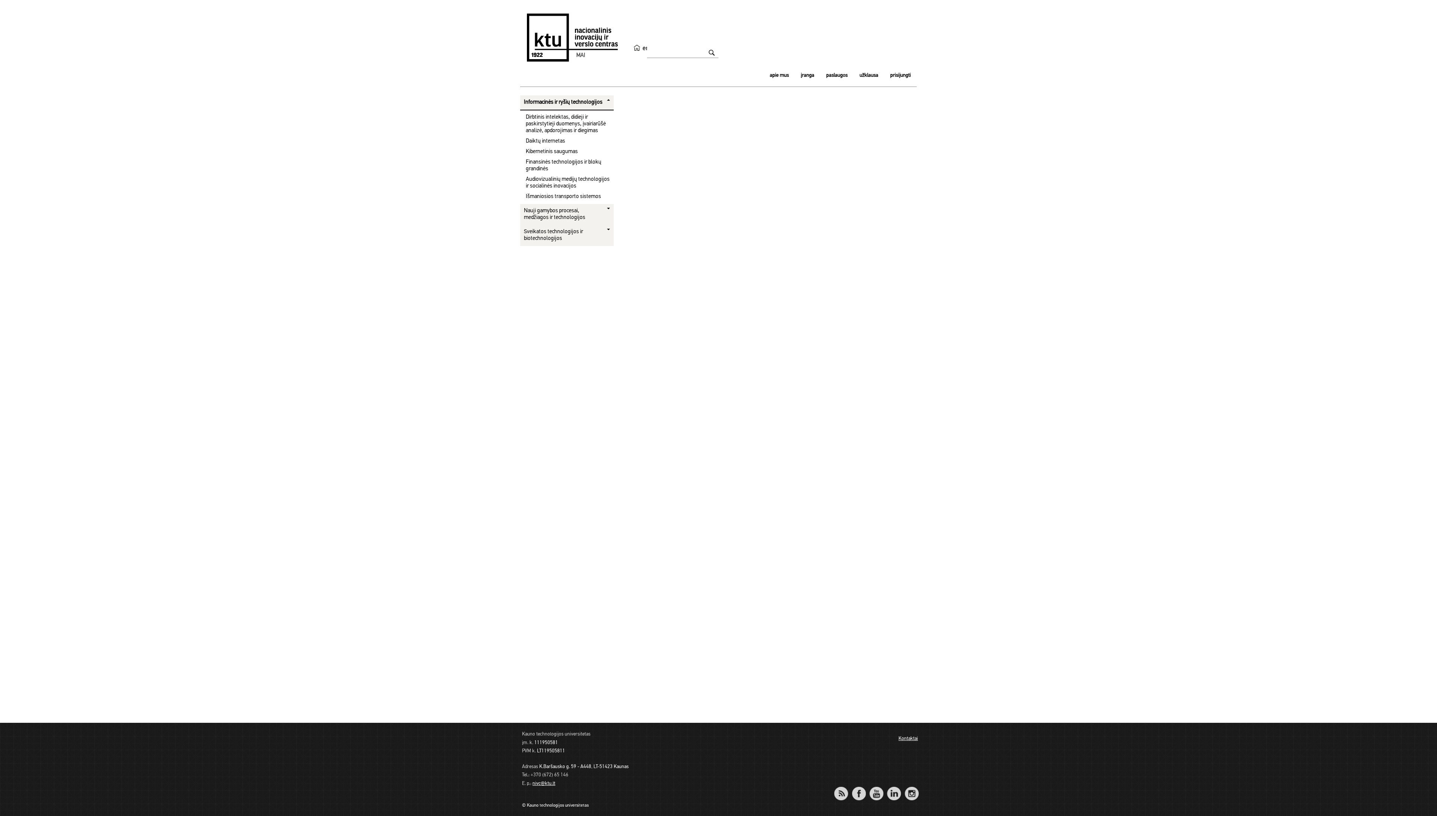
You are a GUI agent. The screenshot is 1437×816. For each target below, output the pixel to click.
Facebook (858, 788)
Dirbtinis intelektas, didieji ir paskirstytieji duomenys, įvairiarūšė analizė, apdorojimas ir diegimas (566, 124)
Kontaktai (908, 738)
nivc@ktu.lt (544, 783)
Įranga (807, 75)
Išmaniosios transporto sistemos (563, 197)
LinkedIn (894, 788)
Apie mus (779, 75)
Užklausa (869, 75)
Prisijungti (900, 75)
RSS (844, 788)
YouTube (876, 788)
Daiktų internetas (545, 141)
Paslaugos (837, 75)
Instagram (911, 788)
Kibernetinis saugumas (552, 152)
